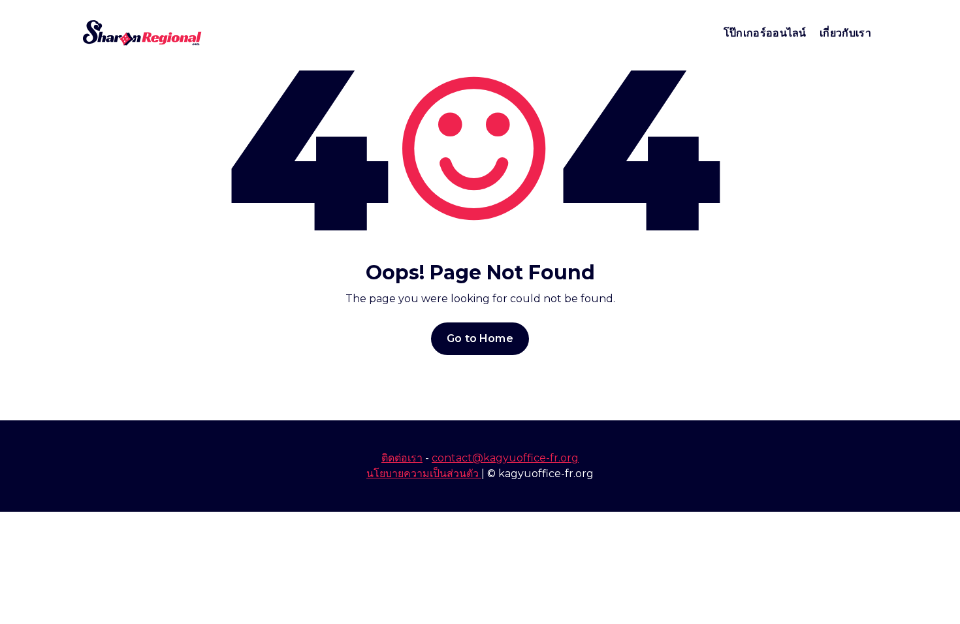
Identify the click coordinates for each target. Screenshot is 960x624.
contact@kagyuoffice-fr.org (505, 458)
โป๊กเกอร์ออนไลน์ (765, 33)
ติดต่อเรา (402, 458)
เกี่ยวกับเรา (845, 33)
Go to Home (480, 338)
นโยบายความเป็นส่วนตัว (423, 473)
